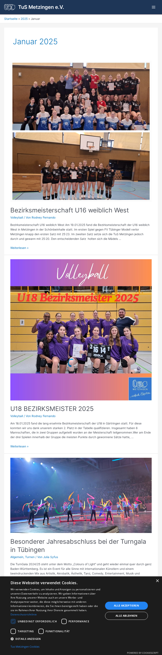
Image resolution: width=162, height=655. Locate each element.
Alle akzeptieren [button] (126, 605)
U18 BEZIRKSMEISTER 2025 (52, 408)
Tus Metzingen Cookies (25, 646)
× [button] (157, 581)
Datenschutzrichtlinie (24, 614)
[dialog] (81, 615)
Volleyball (16, 217)
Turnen (30, 557)
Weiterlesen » (19, 248)
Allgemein (16, 557)
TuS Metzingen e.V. (41, 7)
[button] (56, 639)
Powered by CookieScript (142, 652)
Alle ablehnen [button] (126, 615)
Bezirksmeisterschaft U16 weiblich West (69, 210)
